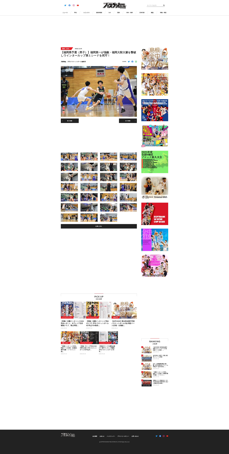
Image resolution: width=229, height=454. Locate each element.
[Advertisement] (114, 30)
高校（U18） (66, 48)
